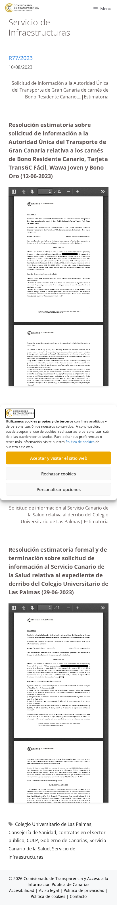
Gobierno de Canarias (63, 840)
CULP (32, 840)
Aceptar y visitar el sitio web (58, 458)
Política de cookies (80, 441)
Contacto (78, 896)
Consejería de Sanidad (32, 832)
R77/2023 (21, 58)
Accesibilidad (22, 890)
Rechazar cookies (58, 474)
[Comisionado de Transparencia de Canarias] (22, 8)
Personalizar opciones (59, 489)
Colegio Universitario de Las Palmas (53, 824)
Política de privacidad (84, 890)
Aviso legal (49, 890)
